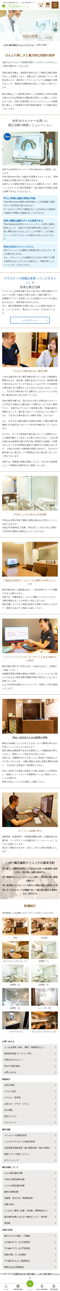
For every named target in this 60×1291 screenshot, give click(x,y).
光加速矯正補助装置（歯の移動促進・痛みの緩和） (27, 1147)
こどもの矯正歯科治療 (14, 1185)
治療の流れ (9, 1204)
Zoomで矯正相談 (12, 1065)
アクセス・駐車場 (12, 1097)
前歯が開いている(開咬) (15, 1254)
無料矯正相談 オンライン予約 (17, 1053)
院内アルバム (10, 1116)
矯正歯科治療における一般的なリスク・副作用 (25, 1216)
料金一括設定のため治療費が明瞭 (30, 737)
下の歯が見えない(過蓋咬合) (17, 1260)
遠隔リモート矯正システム (16, 1153)
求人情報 (8, 1109)
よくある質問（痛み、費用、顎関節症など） (24, 1047)
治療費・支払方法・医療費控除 (18, 1197)
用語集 (7, 1222)
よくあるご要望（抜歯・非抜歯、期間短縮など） (26, 1210)
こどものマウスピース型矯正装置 (19, 1141)
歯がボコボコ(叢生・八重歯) (17, 1235)
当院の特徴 (9, 1084)
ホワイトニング (11, 1160)
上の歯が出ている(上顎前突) (17, 1241)
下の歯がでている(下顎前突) (17, 1248)
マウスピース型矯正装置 (15, 1135)
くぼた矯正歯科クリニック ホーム (18, 44)
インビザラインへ (30, 320)
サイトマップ (10, 1122)
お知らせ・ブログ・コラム (16, 1103)
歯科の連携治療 (11, 1191)
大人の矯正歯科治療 (13, 1172)
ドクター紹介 (10, 1091)
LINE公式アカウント (13, 1059)
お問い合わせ (10, 1072)
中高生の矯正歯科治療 (14, 1179)
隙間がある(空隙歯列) (14, 1266)
